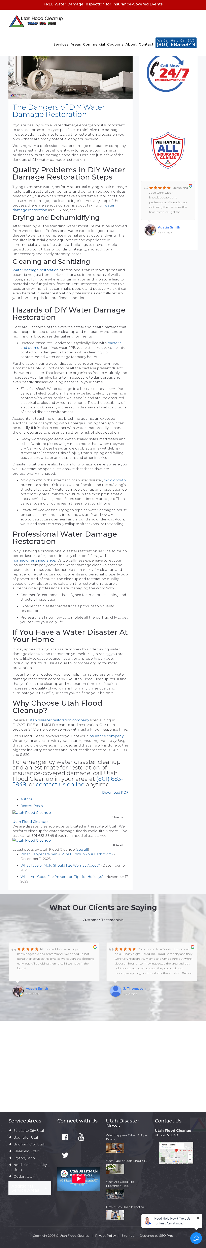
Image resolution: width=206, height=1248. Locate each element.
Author (26, 799)
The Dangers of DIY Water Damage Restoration (58, 111)
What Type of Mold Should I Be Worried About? (60, 865)
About (131, 44)
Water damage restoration (35, 270)
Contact (146, 44)
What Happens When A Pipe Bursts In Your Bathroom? (67, 854)
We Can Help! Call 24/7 (176, 43)
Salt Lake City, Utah (29, 1131)
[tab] (29, 1188)
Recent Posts (32, 806)
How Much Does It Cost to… (126, 1207)
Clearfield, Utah (26, 1151)
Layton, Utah (24, 1158)
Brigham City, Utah (29, 1144)
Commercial (94, 44)
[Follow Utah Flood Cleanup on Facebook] (65, 1137)
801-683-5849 (166, 1135)
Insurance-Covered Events (137, 4)
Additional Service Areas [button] (25, 1188)
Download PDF (115, 792)
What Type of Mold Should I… (126, 1161)
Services (61, 44)
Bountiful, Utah (26, 1137)
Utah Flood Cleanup (30, 822)
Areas (76, 44)
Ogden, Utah (24, 1176)
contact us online (60, 784)
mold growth (115, 480)
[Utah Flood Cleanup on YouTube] (81, 1137)
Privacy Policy (106, 1236)
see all (82, 849)
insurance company (106, 736)
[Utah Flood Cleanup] (31, 812)
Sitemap (128, 1236)
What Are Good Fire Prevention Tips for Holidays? (62, 877)
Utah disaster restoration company (58, 720)
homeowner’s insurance (33, 560)
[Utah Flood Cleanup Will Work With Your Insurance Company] (168, 150)
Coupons (115, 44)
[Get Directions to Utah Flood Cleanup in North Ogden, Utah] (176, 1153)
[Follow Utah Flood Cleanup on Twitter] (65, 1155)
